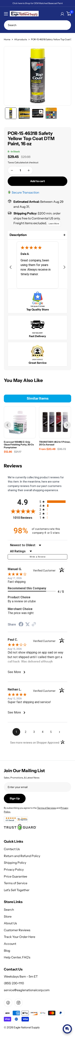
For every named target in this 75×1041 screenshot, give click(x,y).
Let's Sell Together (16, 890)
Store (8, 916)
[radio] (53, 501)
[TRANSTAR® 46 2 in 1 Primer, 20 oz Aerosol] (55, 422)
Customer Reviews (17, 930)
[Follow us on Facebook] (8, 1002)
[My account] (62, 13)
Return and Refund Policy (22, 856)
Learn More (54, 223)
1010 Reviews (25, 518)
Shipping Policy (15, 862)
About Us (10, 923)
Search (9, 909)
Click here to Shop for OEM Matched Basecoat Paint (37, 3)
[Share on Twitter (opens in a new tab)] (27, 624)
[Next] (67, 425)
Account (10, 944)
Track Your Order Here (19, 937)
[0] (68, 13)
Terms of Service (15, 883)
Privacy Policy (14, 869)
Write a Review (37, 557)
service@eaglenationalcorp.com (27, 990)
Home (7, 39)
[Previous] (7, 425)
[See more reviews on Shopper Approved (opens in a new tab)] (34, 624)
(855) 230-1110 (14, 983)
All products (20, 39)
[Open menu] (6, 13)
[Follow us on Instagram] (18, 1002)
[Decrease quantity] (12, 170)
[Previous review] (10, 268)
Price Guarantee (15, 876)
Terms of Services (46, 807)
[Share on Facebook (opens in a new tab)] (21, 624)
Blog (7, 950)
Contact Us (12, 849)
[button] (37, 235)
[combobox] (37, 25)
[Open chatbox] (67, 1029)
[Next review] (64, 268)
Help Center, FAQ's (17, 957)
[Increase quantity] (29, 170)
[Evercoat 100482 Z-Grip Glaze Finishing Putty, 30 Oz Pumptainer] (20, 422)
